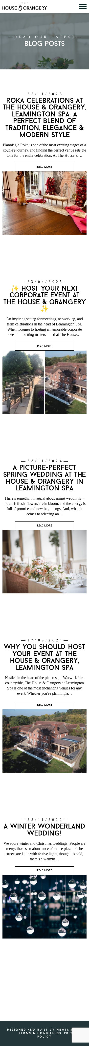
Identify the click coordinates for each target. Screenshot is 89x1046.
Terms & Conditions (40, 1033)
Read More (44, 166)
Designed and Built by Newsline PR (45, 1029)
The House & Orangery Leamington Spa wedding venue (24, 6)
